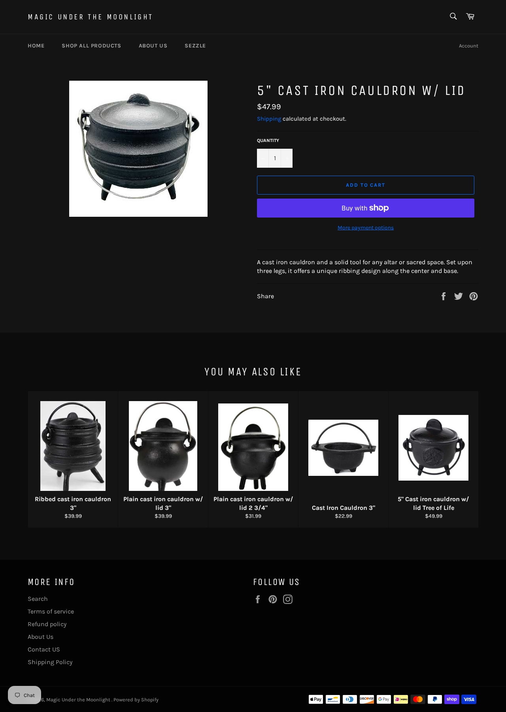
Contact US (44, 649)
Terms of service (51, 611)
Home (36, 45)
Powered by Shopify (136, 700)
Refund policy (47, 624)
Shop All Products (91, 45)
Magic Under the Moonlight (90, 16)
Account (468, 46)
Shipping (269, 118)
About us (153, 45)
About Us (40, 636)
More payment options (366, 227)
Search (38, 598)
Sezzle (195, 45)
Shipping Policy (50, 662)
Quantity (268, 140)
